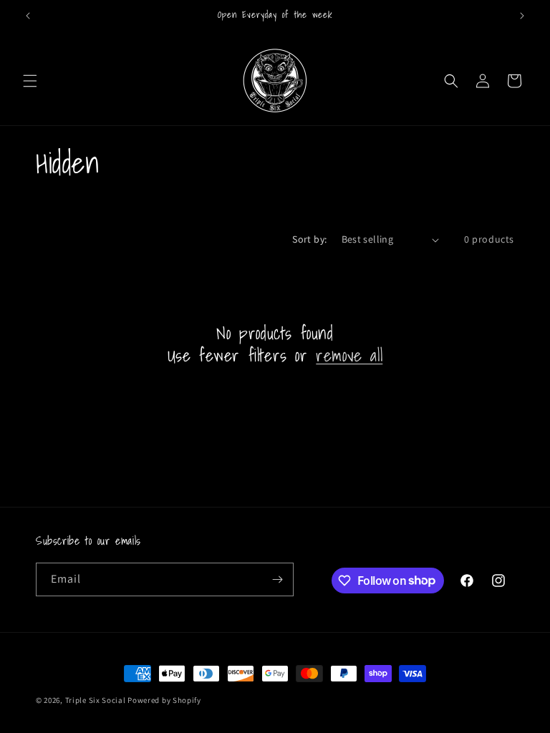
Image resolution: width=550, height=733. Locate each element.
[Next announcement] (522, 15)
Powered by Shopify (164, 700)
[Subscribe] (277, 579)
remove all (349, 355)
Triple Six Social (95, 700)
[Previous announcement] (28, 15)
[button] (30, 81)
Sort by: (309, 239)
